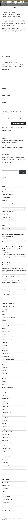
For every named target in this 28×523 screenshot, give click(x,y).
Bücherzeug (5, 325)
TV (2, 445)
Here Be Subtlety (6, 496)
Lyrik (3, 390)
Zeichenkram (5, 462)
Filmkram (4, 356)
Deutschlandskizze (6, 339)
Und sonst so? (5, 448)
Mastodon (4, 499)
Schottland (4, 434)
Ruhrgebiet (4, 426)
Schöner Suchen (6, 431)
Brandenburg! (5, 323)
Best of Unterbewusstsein (8, 317)
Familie (4, 350)
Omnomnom (5, 406)
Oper (3, 409)
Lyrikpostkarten (6, 197)
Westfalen (4, 459)
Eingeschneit (5, 214)
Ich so (3, 376)
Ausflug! (4, 309)
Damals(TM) (5, 334)
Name (4, 88)
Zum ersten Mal (6, 468)
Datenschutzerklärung (7, 203)
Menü (14, 7)
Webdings (4, 454)
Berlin (3, 314)
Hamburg (4, 367)
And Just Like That (6, 217)
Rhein (3, 423)
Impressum (5, 200)
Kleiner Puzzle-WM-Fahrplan (9, 220)
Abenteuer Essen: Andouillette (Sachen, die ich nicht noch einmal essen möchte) (12, 248)
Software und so (6, 437)
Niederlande (5, 401)
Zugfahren (4, 465)
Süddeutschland (6, 443)
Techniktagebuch (6, 502)
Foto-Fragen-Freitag (7, 359)
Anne (14, 12)
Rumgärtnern (5, 429)
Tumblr (4, 505)
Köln (3, 381)
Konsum (4, 384)
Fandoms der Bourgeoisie (8, 211)
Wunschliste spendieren (8, 161)
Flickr (3, 491)
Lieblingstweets (6, 387)
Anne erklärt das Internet (8, 303)
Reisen (3, 420)
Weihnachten (5, 457)
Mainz (3, 392)
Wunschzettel (5, 510)
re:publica (4, 418)
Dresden (4, 345)
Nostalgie (4, 404)
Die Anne (4, 186)
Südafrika (4, 440)
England (4, 348)
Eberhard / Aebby (6, 263)
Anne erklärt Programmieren (9, 306)
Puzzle (3, 415)
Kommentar (5, 69)
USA (3, 451)
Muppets (4, 395)
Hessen (4, 373)
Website (4, 102)
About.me (4, 482)
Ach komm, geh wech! (13, 2)
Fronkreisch (5, 362)
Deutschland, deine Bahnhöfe (9, 191)
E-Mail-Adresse (6, 95)
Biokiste (4, 320)
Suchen (4, 169)
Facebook (4, 488)
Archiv (3, 225)
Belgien (4, 311)
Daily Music (7, 56)
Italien (3, 378)
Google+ (4, 494)
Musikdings (5, 398)
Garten (3, 364)
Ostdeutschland (6, 412)
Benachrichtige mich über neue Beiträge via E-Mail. (13, 118)
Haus (3, 370)
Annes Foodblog (6, 485)
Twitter (4, 508)
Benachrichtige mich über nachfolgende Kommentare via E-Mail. (11, 112)
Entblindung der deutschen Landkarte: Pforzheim (14, 209)
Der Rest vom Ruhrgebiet (8, 194)
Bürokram (4, 328)
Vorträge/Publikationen (7, 189)
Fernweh (4, 353)
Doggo (3, 342)
